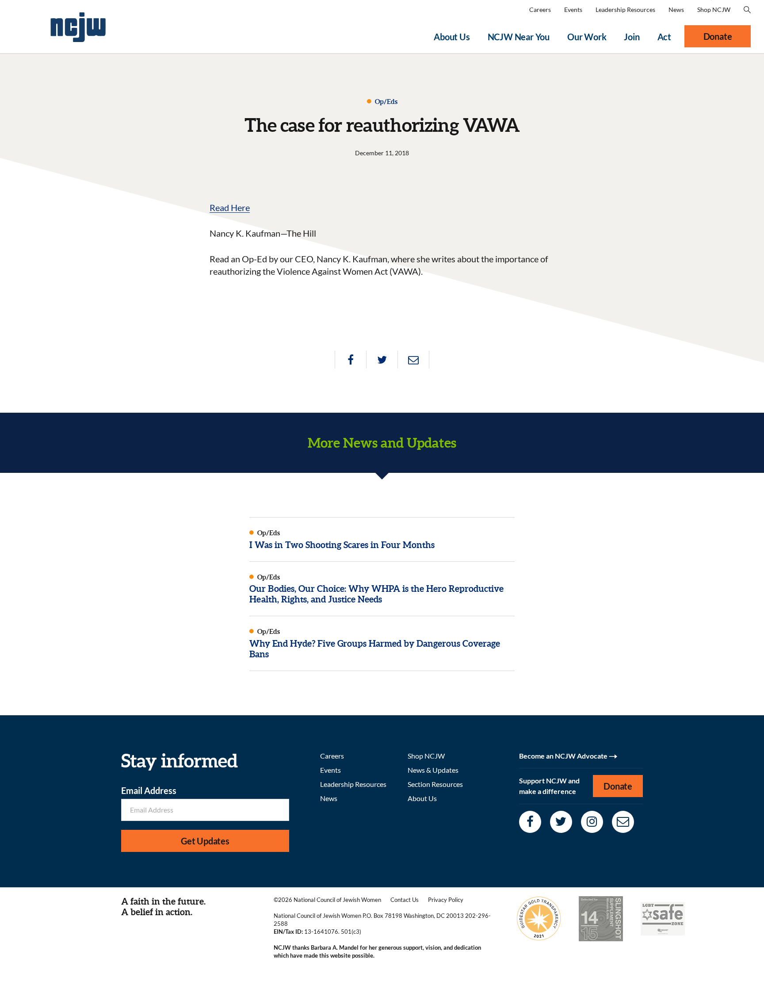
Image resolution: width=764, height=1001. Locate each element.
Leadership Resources (625, 9)
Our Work (586, 36)
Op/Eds (385, 101)
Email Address (148, 790)
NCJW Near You (519, 36)
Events (573, 9)
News (676, 9)
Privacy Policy (445, 899)
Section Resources (435, 784)
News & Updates (433, 770)
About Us (452, 36)
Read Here (230, 207)
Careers (540, 9)
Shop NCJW (713, 9)
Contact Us (404, 899)
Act (664, 36)
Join (631, 36)
